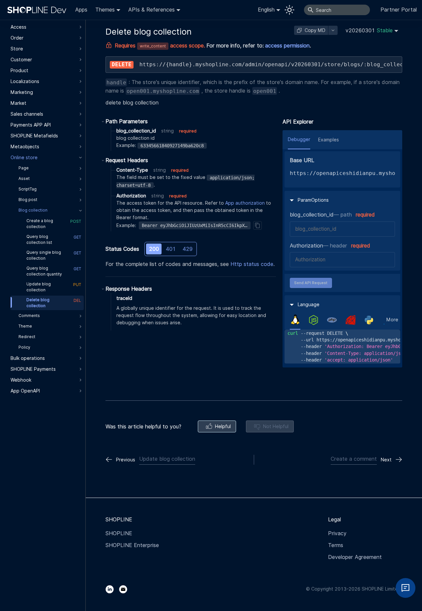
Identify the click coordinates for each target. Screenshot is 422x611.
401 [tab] (171, 249)
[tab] (295, 319)
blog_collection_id (312, 215)
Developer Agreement (355, 557)
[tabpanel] (342, 347)
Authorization (306, 246)
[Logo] (38, 10)
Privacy (337, 533)
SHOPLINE (119, 533)
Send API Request (310, 282)
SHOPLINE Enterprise (132, 545)
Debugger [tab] (299, 139)
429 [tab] (188, 249)
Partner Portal (398, 10)
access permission (287, 46)
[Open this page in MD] (333, 30)
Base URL (302, 160)
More (392, 319)
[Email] (126, 589)
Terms (335, 545)
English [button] (266, 10)
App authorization (245, 203)
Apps (81, 10)
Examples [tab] (328, 139)
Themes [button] (105, 10)
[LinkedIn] (112, 589)
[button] (372, 30)
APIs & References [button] (151, 10)
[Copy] (257, 225)
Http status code (251, 264)
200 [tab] (154, 249)
